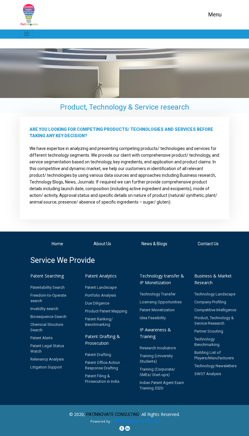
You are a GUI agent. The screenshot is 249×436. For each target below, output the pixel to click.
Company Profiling (210, 302)
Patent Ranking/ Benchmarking (99, 322)
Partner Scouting (208, 331)
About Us (102, 243)
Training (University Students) (156, 359)
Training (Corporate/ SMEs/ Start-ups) (157, 372)
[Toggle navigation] (26, 34)
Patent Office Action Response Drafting (102, 365)
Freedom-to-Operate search (48, 298)
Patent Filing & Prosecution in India (102, 379)
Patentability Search (47, 287)
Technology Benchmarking (207, 342)
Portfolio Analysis (100, 295)
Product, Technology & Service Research (214, 321)
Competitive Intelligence (215, 310)
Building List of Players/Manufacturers (214, 355)
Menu (215, 15)
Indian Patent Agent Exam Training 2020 (162, 385)
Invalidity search (44, 308)
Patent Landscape (101, 287)
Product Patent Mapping (106, 311)
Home (57, 243)
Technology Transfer (158, 294)
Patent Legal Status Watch (47, 349)
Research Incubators (158, 348)
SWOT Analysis (207, 373)
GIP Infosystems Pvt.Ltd (136, 421)
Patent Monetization (157, 310)
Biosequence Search (48, 316)
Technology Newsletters (215, 366)
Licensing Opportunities (161, 302)
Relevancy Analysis (47, 359)
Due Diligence (97, 303)
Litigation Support (46, 367)
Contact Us (208, 243)
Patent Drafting (98, 354)
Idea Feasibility (153, 318)
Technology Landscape (214, 294)
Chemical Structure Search (46, 327)
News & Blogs (154, 243)
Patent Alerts (41, 338)
